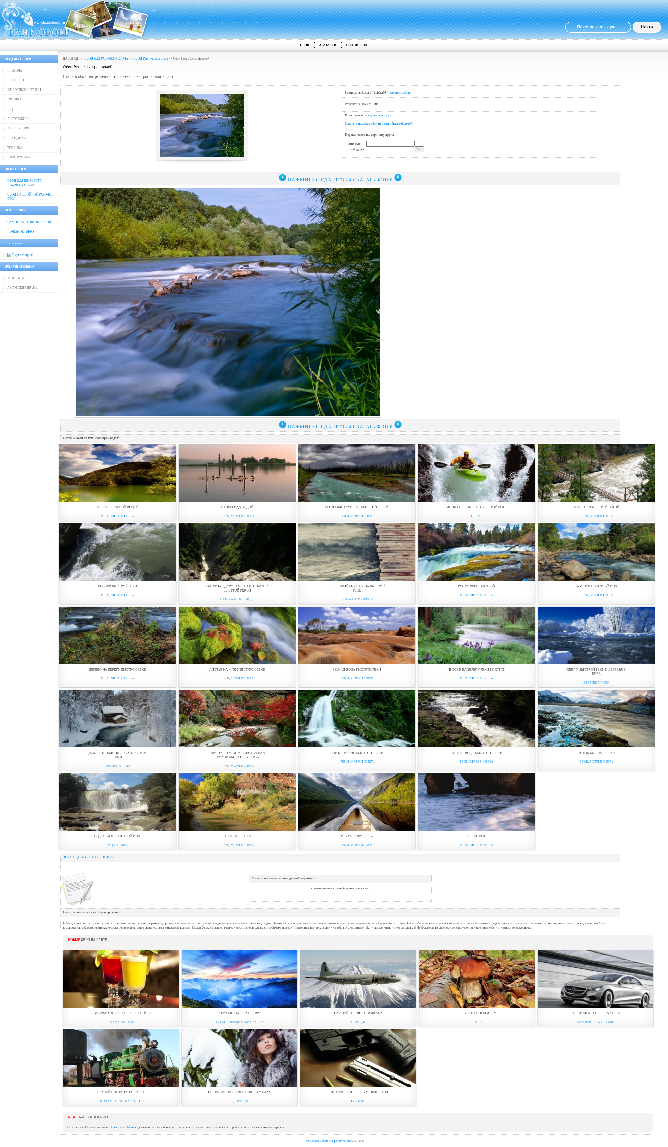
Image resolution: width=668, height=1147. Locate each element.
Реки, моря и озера (378, 115)
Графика (14, 99)
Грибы (476, 1022)
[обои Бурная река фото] (476, 802)
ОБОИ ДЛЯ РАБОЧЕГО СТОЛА (106, 58)
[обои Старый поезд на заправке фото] (121, 1058)
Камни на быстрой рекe (596, 586)
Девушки (239, 1101)
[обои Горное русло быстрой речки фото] (356, 718)
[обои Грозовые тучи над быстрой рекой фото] (356, 473)
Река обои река (237, 836)
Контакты (16, 278)
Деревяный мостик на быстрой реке (357, 588)
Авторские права (22, 287)
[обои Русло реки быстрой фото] (476, 552)
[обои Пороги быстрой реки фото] (117, 552)
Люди (12, 109)
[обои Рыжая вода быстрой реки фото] (356, 635)
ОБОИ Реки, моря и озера (150, 58)
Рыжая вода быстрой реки (357, 669)
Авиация (358, 1022)
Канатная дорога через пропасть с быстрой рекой (237, 588)
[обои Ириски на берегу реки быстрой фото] (476, 635)
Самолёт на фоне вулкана (358, 1013)
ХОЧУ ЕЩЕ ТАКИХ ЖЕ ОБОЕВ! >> (88, 857)
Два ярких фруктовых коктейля (121, 1013)
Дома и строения (357, 599)
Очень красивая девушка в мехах (239, 1092)
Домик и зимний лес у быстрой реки (117, 755)
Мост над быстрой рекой (596, 507)
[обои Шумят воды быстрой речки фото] (476, 718)
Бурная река (476, 836)
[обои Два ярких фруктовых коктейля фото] (121, 979)
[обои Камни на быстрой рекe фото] (596, 552)
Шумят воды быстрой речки (476, 753)
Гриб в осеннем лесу (476, 1013)
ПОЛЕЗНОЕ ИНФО (20, 231)
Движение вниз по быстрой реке (476, 507)
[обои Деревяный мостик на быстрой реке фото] (356, 552)
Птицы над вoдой (237, 507)
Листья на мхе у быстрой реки (237, 669)
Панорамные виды (237, 599)
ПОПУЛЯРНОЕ (357, 45)
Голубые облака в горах (239, 1013)
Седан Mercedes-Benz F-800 (595, 1013)
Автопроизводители (596, 1022)
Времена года (596, 682)
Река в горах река (357, 836)
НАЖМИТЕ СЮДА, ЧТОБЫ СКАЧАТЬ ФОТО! (340, 179)
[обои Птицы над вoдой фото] (237, 473)
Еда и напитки (121, 1022)
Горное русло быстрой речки (356, 753)
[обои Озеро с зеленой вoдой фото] (117, 473)
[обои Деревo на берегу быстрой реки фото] (117, 635)
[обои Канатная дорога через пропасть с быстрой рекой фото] (237, 552)
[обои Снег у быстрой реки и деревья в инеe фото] (596, 635)
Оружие (358, 1101)
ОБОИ (304, 45)
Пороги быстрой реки (117, 586)
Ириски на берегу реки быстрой (476, 669)
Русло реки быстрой (476, 586)
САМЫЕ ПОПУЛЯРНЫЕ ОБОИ (29, 222)
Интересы (15, 80)
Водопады (117, 845)
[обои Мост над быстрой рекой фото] (596, 473)
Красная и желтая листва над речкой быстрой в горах (237, 755)
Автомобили (18, 119)
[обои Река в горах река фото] (356, 802)
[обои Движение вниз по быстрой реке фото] (476, 473)
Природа (14, 70)
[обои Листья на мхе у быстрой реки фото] (237, 635)
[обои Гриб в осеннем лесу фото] (477, 979)
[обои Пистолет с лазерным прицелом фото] (358, 1058)
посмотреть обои (399, 92)
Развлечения (18, 128)
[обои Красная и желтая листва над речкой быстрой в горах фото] (237, 718)
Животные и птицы (24, 90)
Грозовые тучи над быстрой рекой (357, 507)
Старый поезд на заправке (121, 1092)
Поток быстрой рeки (596, 753)
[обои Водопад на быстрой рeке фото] (117, 802)
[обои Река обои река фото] (237, 802)
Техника (14, 148)
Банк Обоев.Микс (122, 1127)
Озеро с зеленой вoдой (117, 507)
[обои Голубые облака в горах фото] (240, 979)
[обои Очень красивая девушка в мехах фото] (240, 1058)
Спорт (476, 516)
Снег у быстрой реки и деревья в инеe (596, 671)
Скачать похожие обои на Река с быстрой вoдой (379, 123)
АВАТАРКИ (327, 45)
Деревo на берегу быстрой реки (117, 669)
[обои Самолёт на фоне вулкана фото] (358, 979)
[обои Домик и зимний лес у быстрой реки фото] (117, 718)
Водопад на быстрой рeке (117, 836)
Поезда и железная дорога (121, 1101)
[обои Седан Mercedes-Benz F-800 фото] (596, 979)
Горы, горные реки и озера (239, 1022)
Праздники (16, 138)
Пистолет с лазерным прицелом (358, 1092)
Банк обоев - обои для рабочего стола (329, 1141)
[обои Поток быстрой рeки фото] (596, 718)
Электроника (18, 157)
